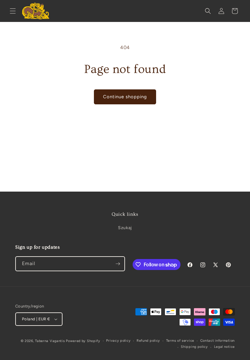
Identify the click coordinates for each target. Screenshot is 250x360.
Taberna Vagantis (50, 341)
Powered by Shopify (83, 341)
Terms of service (180, 341)
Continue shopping (125, 96)
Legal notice (224, 347)
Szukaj (125, 227)
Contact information (217, 341)
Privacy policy (118, 341)
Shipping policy (194, 347)
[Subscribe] (117, 263)
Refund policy (148, 341)
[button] (13, 11)
